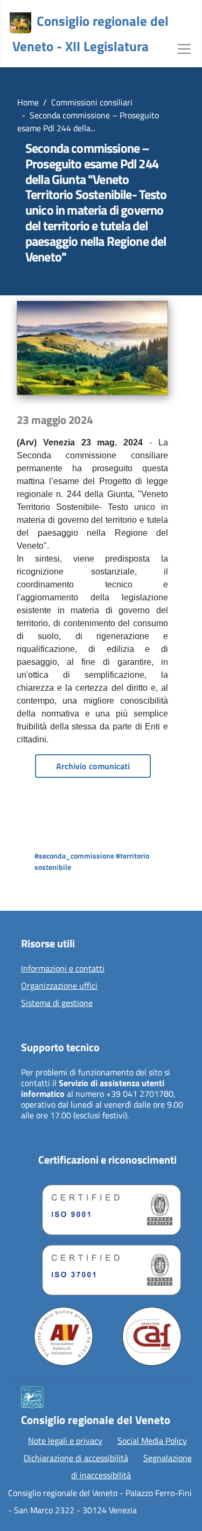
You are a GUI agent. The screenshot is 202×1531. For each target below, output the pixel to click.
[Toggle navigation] (184, 48)
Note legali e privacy (65, 1440)
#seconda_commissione (74, 855)
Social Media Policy (152, 1440)
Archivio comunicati (93, 766)
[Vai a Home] (20, 23)
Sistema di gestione (57, 1003)
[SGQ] (107, 1207)
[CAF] (152, 1336)
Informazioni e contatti (63, 969)
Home (28, 102)
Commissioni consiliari (92, 102)
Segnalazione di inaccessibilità (131, 1466)
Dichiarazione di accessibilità (76, 1457)
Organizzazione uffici (59, 986)
